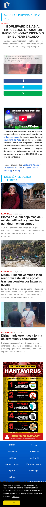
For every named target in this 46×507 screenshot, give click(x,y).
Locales (12, 458)
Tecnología (34, 470)
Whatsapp (8, 170)
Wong (17, 170)
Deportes (12, 470)
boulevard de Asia (12, 140)
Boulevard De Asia (31, 165)
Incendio (18, 168)
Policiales (12, 445)
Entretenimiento (33, 464)
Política (34, 445)
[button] (41, 5)
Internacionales (12, 464)
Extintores (8, 168)
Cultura (12, 477)
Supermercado (31, 168)
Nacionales (34, 458)
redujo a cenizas (11, 137)
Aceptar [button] (11, 503)
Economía (12, 451)
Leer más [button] (15, 497)
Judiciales (34, 451)
